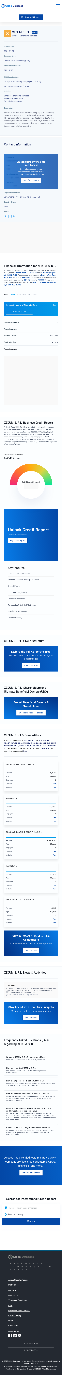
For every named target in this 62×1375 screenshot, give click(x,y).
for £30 (31, 486)
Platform (12, 1284)
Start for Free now (31, 180)
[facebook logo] (5, 216)
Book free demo (31, 1343)
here (25, 751)
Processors (13, 1325)
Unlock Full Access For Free (31, 712)
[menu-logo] (12, 6)
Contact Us (13, 1295)
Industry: (7, 91)
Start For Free (31, 950)
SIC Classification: (11, 77)
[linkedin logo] (14, 216)
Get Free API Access (31, 1172)
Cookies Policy (14, 1315)
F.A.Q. (10, 1305)
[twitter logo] (10, 216)
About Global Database (18, 1280)
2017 (35, 294)
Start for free (19, 311)
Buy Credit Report (33, 17)
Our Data (12, 1290)
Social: (6, 211)
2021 (13, 294)
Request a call (31, 1350)
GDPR (10, 1320)
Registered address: (12, 192)
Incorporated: (9, 46)
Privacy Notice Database (19, 1310)
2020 (18, 294)
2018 (30, 294)
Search (31, 1221)
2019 (24, 294)
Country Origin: (10, 202)
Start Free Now (31, 665)
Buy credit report (17, 540)
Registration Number (12, 65)
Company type (10, 56)
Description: (9, 108)
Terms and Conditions (17, 1300)
